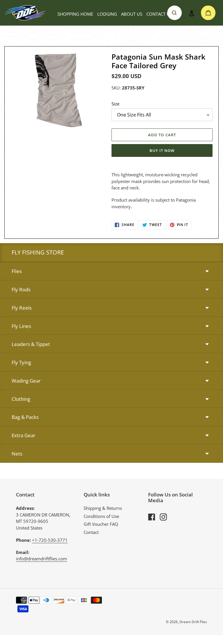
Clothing (21, 399)
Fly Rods (21, 289)
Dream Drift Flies (193, 621)
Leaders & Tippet (31, 344)
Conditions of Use (101, 516)
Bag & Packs (25, 417)
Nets (17, 453)
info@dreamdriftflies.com (41, 559)
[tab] (111, 271)
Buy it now (162, 150)
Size (115, 104)
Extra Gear (23, 435)
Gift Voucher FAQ (101, 524)
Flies (17, 271)
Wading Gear (26, 380)
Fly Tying (21, 362)
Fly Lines (21, 326)
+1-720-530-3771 (50, 540)
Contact (91, 532)
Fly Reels (22, 307)
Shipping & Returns (103, 508)
